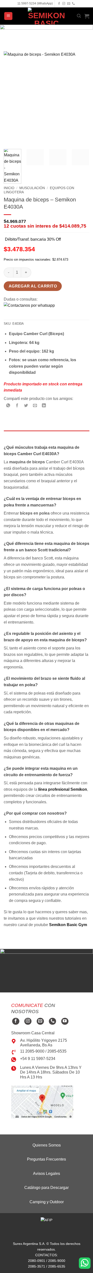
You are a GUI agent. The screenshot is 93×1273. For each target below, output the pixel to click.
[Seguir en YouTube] (65, 1021)
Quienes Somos (46, 1145)
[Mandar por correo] (35, 406)
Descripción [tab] (15, 435)
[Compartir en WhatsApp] (8, 406)
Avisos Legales (46, 1173)
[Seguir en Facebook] (59, 3)
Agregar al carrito (33, 286)
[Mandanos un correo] (68, 3)
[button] (8, 16)
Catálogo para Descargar (46, 1187)
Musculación (32, 188)
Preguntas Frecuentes (46, 1159)
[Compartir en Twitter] (26, 406)
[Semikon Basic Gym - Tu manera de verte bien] (46, 16)
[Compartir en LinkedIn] (44, 406)
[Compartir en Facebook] (17, 406)
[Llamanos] (73, 3)
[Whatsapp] (85, 1263)
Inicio (9, 188)
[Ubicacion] (42, 1102)
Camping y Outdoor (47, 1202)
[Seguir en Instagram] (63, 3)
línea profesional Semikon (62, 789)
